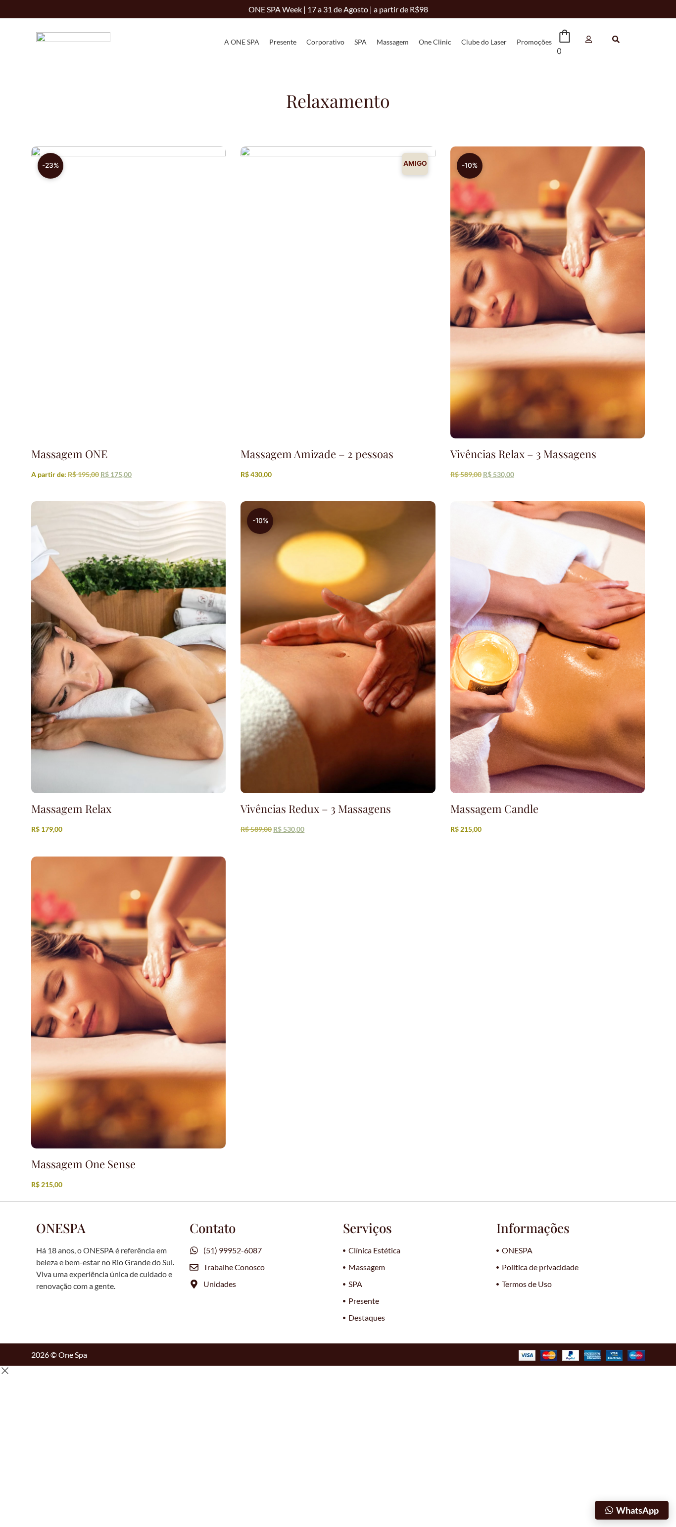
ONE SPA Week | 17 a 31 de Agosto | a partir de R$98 (338, 9)
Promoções (534, 42)
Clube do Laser (484, 42)
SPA (360, 42)
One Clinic (435, 42)
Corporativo (325, 42)
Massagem (393, 42)
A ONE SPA (241, 42)
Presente (282, 42)
